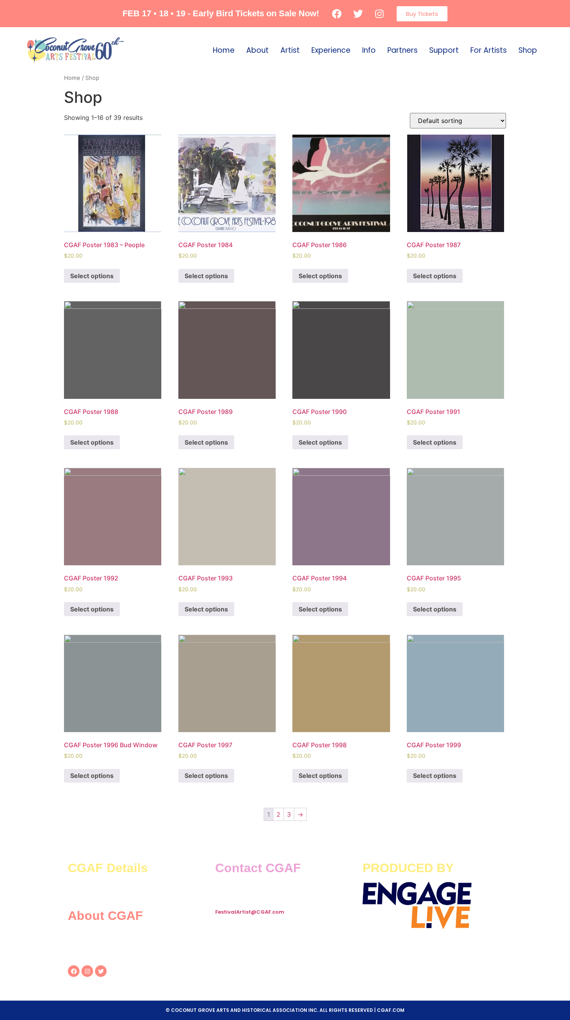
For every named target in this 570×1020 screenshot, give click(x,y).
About (257, 50)
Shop (527, 50)
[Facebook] (73, 971)
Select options (92, 276)
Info (369, 50)
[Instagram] (87, 971)
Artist (290, 50)
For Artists (488, 50)
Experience (331, 50)
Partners (402, 50)
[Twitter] (101, 971)
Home (224, 50)
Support (444, 50)
